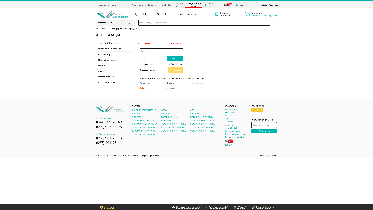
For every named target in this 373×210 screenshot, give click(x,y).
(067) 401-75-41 (109, 142)
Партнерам (116, 5)
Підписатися (264, 131)
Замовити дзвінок (106, 118)
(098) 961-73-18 (109, 137)
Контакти (142, 5)
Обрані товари (105, 54)
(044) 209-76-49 (152, 14)
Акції (134, 5)
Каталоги (152, 5)
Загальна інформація (115, 28)
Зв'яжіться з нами (185, 14)
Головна (100, 28)
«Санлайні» (272, 155)
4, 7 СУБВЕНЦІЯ (165, 5)
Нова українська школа (193, 4)
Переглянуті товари (107, 60)
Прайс (241, 5)
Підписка (102, 65)
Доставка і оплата (178, 5)
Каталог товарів (105, 22)
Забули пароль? (176, 64)
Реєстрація (273, 5)
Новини (126, 5)
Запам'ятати (148, 64)
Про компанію (102, 5)
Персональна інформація (109, 48)
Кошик (101, 71)
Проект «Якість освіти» (213, 5)
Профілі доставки (134, 28)
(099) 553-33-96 (109, 126)
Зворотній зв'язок (107, 134)
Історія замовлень (106, 82)
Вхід (265, 5)
